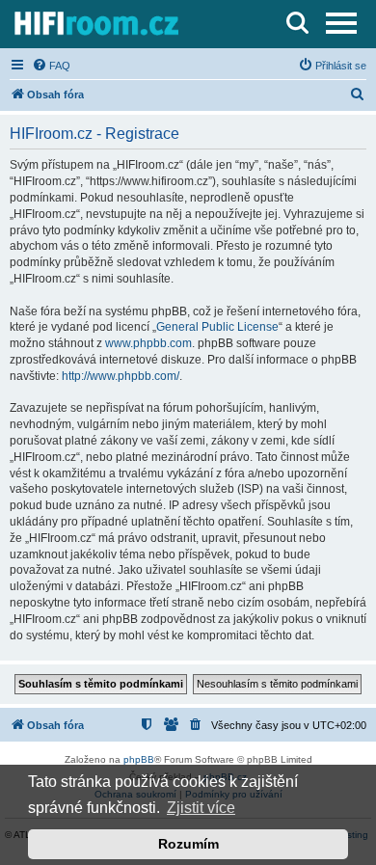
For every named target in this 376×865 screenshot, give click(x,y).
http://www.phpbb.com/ (120, 376)
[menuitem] (51, 65)
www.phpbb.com (148, 343)
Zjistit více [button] (201, 807)
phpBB (138, 759)
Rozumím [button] (188, 843)
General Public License (217, 327)
